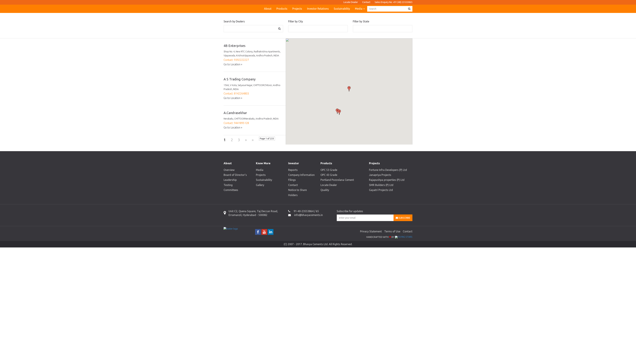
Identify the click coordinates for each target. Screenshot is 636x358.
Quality (324, 189)
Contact (366, 2)
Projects (297, 8)
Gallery (260, 184)
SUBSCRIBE (404, 217)
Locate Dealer (351, 2)
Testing (228, 184)
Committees (231, 189)
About (267, 8)
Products (281, 8)
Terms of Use (392, 231)
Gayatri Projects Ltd (381, 189)
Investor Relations (318, 8)
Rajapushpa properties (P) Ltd (386, 179)
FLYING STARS (405, 237)
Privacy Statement (371, 231)
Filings (292, 179)
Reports (293, 169)
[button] (349, 88)
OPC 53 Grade (328, 169)
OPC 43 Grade (328, 174)
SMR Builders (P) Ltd (381, 184)
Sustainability (342, 8)
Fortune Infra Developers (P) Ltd (388, 169)
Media (359, 8)
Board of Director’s (235, 174)
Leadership (230, 179)
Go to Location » (233, 64)
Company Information (301, 174)
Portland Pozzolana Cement (337, 179)
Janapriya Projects (380, 174)
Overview (229, 169)
